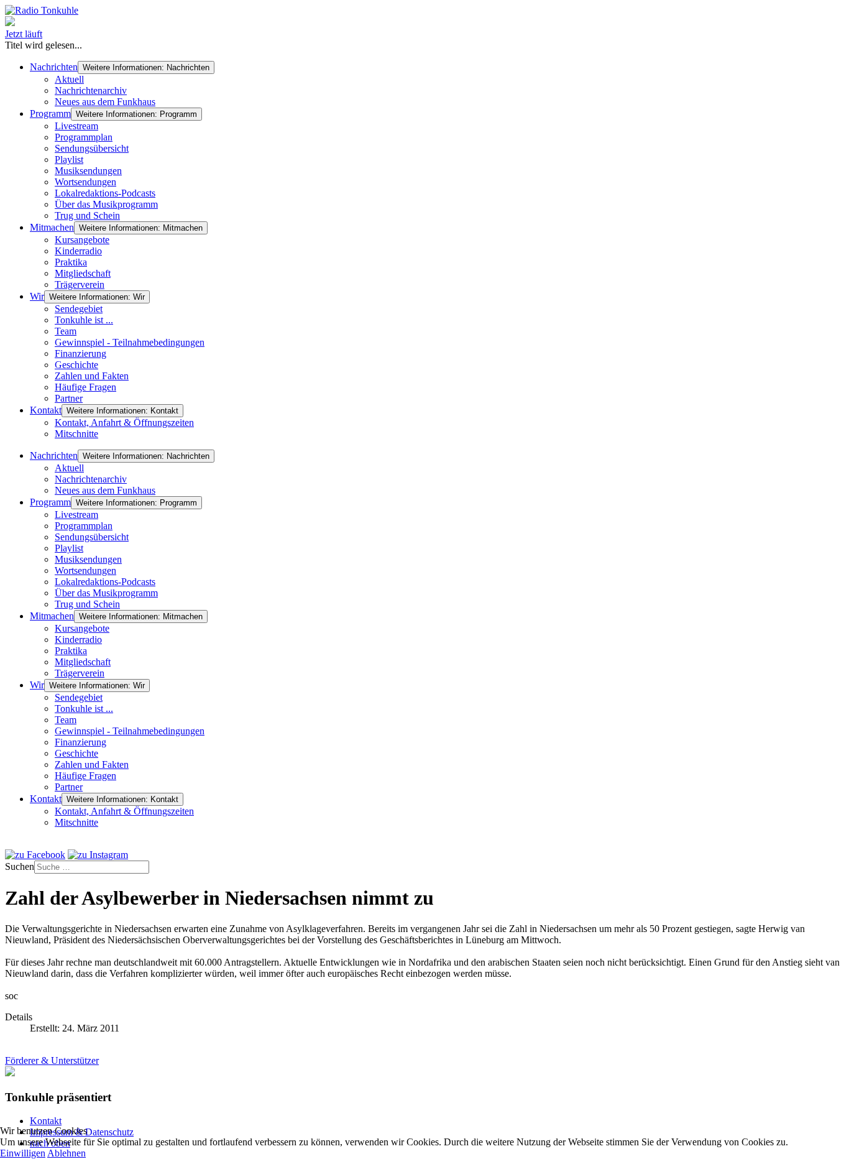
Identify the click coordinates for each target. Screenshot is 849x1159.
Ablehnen (66, 1153)
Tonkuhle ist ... (84, 320)
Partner (69, 398)
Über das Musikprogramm (106, 204)
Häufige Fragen (85, 387)
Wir (37, 296)
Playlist (69, 159)
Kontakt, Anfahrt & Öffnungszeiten (124, 422)
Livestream (76, 126)
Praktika (71, 262)
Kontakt (46, 410)
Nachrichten (54, 67)
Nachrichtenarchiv (91, 90)
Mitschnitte (76, 433)
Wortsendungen (85, 182)
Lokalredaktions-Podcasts (105, 193)
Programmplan (83, 137)
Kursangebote (82, 239)
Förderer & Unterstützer (52, 1060)
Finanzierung (80, 353)
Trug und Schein (87, 215)
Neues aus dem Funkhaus (105, 101)
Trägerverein (79, 284)
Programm (50, 113)
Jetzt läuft (23, 34)
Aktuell (69, 79)
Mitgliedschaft (83, 273)
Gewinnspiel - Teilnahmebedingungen (129, 342)
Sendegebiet (79, 308)
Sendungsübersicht (92, 148)
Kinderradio (78, 251)
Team (65, 331)
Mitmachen (52, 227)
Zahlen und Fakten (92, 376)
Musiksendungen (88, 170)
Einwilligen (22, 1153)
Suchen (19, 866)
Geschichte (76, 364)
